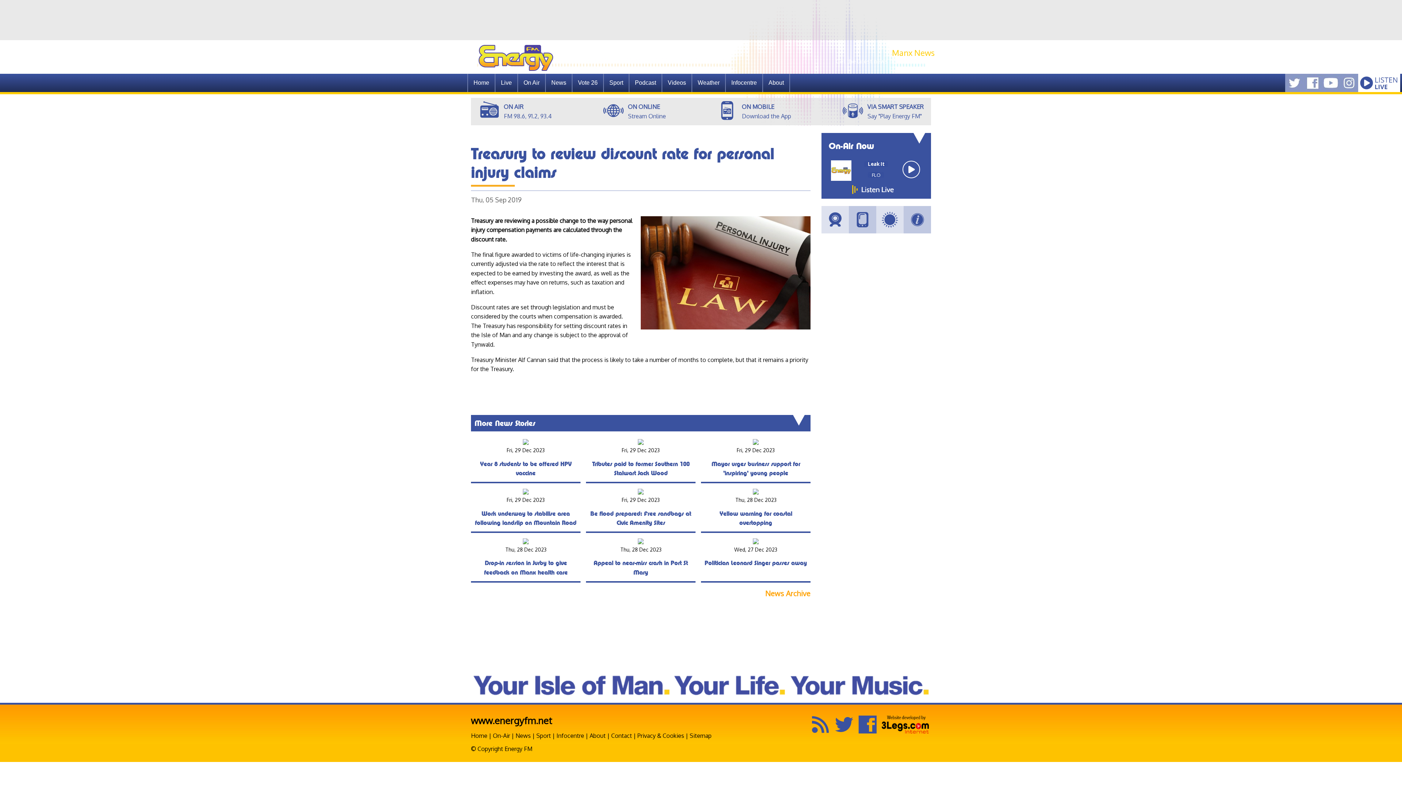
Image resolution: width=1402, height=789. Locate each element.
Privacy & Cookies (660, 735)
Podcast (645, 83)
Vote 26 (588, 83)
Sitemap (701, 735)
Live (506, 83)
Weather (709, 83)
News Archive (788, 593)
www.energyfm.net (511, 720)
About (598, 735)
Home (481, 83)
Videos (677, 83)
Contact (621, 735)
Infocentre (570, 735)
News (558, 83)
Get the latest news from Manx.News (885, 61)
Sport (616, 83)
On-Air (501, 735)
